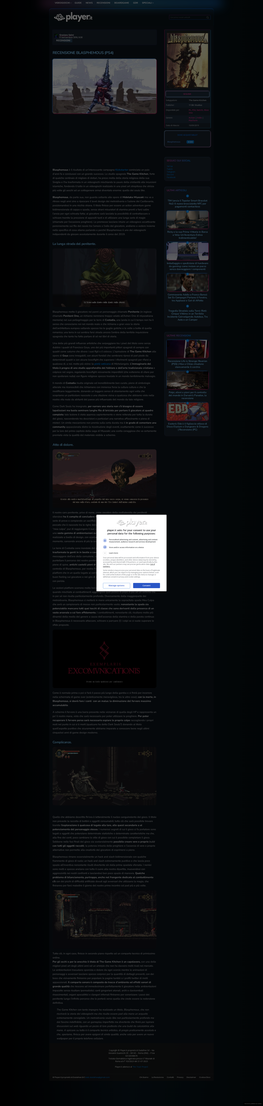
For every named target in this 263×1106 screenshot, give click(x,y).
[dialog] (131, 553)
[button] (131, 553)
